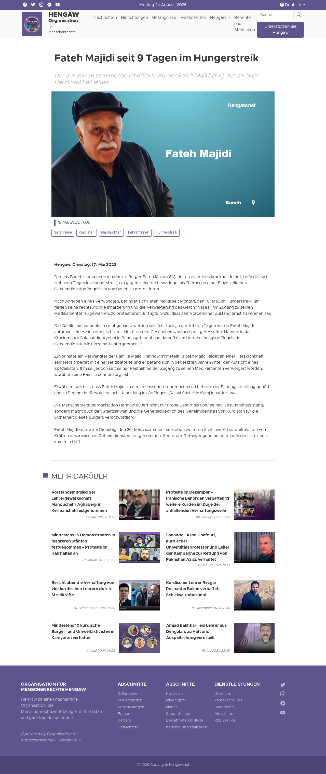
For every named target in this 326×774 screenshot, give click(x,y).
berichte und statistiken (186, 727)
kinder (171, 707)
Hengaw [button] (218, 17)
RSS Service (225, 720)
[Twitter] (283, 685)
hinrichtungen (130, 700)
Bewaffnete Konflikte (184, 720)
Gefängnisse (164, 17)
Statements (224, 707)
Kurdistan (86, 232)
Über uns (222, 693)
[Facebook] (283, 704)
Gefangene (63, 232)
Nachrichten (105, 17)
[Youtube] (283, 713)
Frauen (124, 714)
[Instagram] (283, 695)
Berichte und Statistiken (244, 24)
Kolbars (124, 720)
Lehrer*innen (138, 232)
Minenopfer (176, 700)
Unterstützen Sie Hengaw (280, 29)
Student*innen (179, 714)
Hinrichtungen (134, 17)
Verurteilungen (131, 707)
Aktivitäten (223, 714)
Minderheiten (193, 17)
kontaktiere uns (228, 700)
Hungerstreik (166, 232)
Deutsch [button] (293, 5)
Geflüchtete (128, 727)
